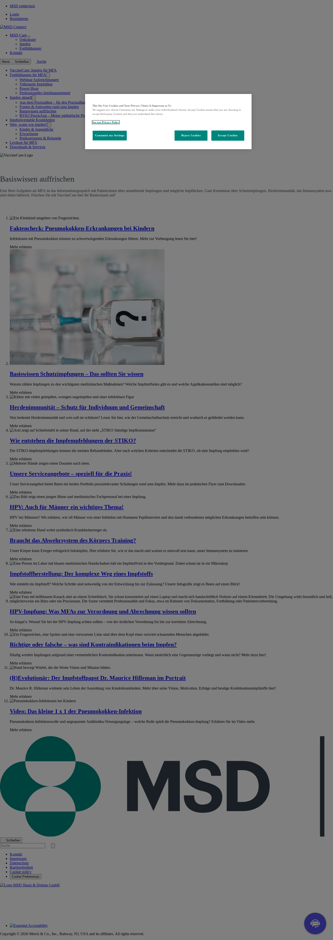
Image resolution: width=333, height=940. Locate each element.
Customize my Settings (110, 135)
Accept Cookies (228, 135)
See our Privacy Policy (105, 122)
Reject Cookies (191, 135)
